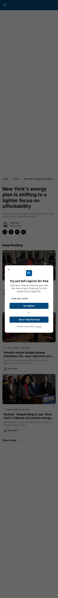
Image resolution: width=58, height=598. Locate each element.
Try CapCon (29, 305)
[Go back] (9, 269)
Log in (38, 326)
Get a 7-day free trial (29, 319)
